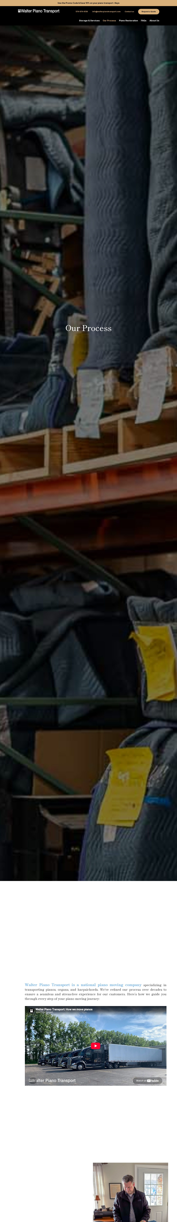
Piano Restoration (128, 21)
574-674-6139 (82, 12)
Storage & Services (89, 21)
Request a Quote (149, 12)
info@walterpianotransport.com (106, 12)
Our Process (109, 21)
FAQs (143, 21)
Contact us (129, 12)
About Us (154, 21)
